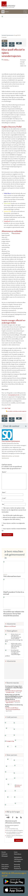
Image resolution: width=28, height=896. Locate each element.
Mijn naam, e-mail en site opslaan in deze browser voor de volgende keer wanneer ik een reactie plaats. (14, 510)
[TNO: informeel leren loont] (14, 567)
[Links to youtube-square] (7, 818)
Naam (4, 492)
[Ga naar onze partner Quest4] (9, 767)
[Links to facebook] (12, 818)
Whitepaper (5, 856)
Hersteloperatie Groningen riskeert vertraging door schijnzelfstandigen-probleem (13, 653)
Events (15, 852)
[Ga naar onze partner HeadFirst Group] (18, 742)
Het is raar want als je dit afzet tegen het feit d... (13, 701)
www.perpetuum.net (13, 395)
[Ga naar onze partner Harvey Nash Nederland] (9, 748)
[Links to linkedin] (17, 818)
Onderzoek (4, 854)
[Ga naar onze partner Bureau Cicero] (9, 798)
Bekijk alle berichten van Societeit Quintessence (10, 457)
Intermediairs (17, 861)
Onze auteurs (5, 864)
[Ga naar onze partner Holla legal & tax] (18, 780)
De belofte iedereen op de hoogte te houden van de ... (14, 691)
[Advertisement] (14, 671)
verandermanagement (22, 411)
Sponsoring (17, 866)
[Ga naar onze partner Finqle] (9, 723)
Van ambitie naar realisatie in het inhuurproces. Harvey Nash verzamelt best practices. (13, 614)
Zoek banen (5, 868)
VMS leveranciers (18, 859)
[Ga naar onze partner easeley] (18, 761)
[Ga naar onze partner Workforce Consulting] (18, 767)
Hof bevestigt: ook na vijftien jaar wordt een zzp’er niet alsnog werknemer (16, 646)
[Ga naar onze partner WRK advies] (18, 805)
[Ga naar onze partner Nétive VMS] (9, 786)
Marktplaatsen (18, 857)
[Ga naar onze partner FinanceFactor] (18, 723)
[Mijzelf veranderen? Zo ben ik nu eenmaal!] (14, 584)
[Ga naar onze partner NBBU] (9, 792)
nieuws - (5, 574)
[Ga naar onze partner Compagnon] (9, 742)
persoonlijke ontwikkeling (12, 411)
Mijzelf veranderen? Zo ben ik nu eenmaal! (13, 593)
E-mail (4, 498)
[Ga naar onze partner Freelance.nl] (18, 786)
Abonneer (18, 840)
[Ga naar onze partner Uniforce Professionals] (18, 798)
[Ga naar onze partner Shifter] (9, 773)
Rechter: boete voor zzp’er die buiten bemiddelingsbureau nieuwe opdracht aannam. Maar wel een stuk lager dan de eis (14, 637)
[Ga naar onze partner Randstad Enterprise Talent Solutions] (9, 761)
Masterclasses (17, 854)
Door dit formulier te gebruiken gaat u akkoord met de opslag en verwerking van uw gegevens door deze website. (14, 517)
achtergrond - (7, 609)
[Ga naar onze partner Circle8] (9, 729)
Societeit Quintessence (8, 35)
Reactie (4, 472)
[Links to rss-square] (21, 818)
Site (3, 504)
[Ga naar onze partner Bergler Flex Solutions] (9, 805)
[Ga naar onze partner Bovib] (18, 735)
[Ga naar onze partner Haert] (9, 780)
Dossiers (4, 852)
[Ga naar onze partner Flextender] (18, 729)
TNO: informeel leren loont (12, 576)
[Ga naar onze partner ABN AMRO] (18, 773)
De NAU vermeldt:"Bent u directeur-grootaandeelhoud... (13, 709)
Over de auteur (11, 426)
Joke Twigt (7, 408)
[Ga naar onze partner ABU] (18, 792)
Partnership (17, 864)
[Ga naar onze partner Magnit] (9, 735)
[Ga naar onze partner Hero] (18, 748)
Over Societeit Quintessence (11, 441)
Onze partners (5, 866)
